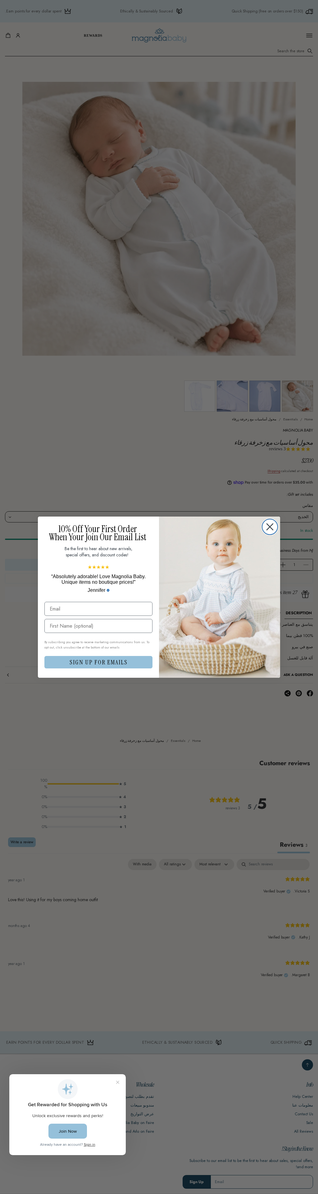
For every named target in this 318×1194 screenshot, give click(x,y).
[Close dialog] (270, 527)
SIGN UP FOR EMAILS (99, 662)
